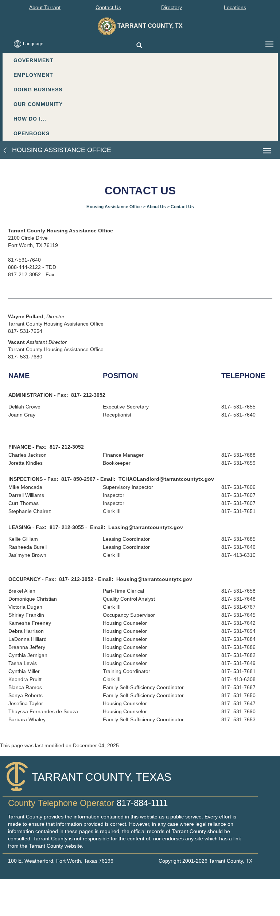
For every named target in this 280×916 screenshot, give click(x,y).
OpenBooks (31, 133)
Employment (33, 75)
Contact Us (108, 7)
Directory (171, 7)
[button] (139, 45)
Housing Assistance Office (60, 149)
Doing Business (37, 89)
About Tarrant (45, 7)
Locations (235, 7)
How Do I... (29, 119)
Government (33, 60)
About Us (156, 206)
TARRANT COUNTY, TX (149, 26)
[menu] (269, 44)
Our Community (38, 104)
